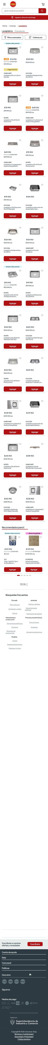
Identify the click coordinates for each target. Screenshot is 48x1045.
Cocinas (12, 26)
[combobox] (24, 10)
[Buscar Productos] (42, 10)
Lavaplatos (23, 26)
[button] (24, 17)
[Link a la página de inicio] (4, 26)
